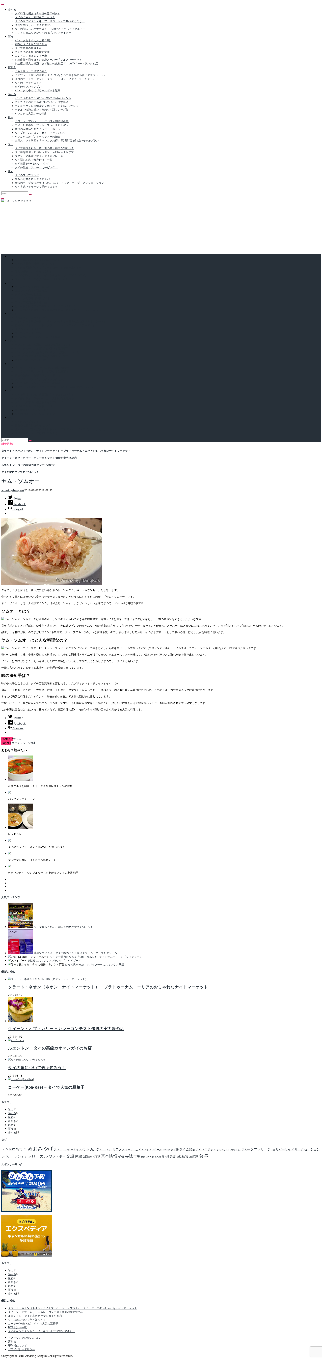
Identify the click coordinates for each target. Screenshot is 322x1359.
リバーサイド (285, 1149)
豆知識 (193, 1156)
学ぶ (10, 144)
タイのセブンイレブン (28, 86)
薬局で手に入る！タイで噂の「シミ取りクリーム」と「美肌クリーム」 (77, 953)
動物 (90, 1157)
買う (10, 36)
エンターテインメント (76, 1149)
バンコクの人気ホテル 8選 (30, 113)
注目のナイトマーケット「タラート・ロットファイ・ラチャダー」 (55, 79)
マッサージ (262, 1149)
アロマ (58, 1149)
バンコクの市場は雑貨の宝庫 (32, 52)
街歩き (12, 67)
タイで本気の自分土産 (28, 48)
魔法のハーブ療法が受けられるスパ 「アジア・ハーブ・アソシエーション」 (61, 183)
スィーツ (127, 1149)
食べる (12, 9)
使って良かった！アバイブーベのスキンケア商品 (94, 964)
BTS (4, 1149)
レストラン (11, 1156)
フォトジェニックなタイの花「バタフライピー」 (44, 32)
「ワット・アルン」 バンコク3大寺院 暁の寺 (42, 121)
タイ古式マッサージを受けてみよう (36, 186)
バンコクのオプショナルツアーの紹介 (37, 136)
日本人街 (156, 1156)
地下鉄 (96, 1156)
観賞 (185, 1156)
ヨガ (273, 1150)
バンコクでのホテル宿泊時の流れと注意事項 (41, 102)
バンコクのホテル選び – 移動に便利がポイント (43, 98)
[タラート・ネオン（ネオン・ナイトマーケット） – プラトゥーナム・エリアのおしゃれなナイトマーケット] (48, 979)
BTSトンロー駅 (17, 1327)
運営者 (12, 1341)
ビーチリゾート (223, 1150)
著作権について (17, 1345)
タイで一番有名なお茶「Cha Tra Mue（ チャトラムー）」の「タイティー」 (96, 957)
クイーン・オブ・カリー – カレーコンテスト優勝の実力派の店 (39, 458)
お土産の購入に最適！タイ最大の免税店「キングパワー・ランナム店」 (58, 63)
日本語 (165, 1156)
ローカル (40, 1156)
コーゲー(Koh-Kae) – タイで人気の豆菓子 (46, 1087)
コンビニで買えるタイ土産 (31, 56)
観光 (10, 117)
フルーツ (25, 743)
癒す (10, 171)
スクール (157, 1149)
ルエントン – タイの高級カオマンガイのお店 (28, 465)
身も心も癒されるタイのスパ (32, 179)
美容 (173, 1156)
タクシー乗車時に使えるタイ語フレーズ (39, 156)
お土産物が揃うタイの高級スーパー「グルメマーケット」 (50, 59)
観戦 (178, 1156)
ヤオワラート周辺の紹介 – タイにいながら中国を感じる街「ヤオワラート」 (60, 75)
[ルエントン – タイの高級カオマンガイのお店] (16, 1040)
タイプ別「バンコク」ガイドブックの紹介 (40, 133)
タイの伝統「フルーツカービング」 (36, 167)
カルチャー (98, 1149)
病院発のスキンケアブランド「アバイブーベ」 (56, 960)
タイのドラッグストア (28, 83)
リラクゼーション (307, 1149)
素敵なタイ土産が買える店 (31, 44)
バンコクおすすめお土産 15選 (33, 40)
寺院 (129, 1156)
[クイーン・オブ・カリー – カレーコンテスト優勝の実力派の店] (20, 1021)
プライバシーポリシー (21, 1349)
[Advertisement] (161, 228)
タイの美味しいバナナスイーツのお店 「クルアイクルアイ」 (51, 29)
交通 (70, 1156)
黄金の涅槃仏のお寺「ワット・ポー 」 (38, 129)
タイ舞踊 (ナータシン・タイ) (32, 163)
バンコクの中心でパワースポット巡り (37, 90)
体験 (78, 1156)
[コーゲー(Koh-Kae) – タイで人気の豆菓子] (21, 1079)
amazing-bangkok (12, 490)
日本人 (148, 1157)
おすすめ (24, 1149)
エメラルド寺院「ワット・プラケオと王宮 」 (42, 125)
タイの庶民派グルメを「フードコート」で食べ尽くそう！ (50, 21)
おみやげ (43, 1148)
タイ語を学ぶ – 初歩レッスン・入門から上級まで (44, 152)
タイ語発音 (187, 1149)
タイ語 (175, 1149)
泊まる (12, 94)
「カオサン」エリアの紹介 (31, 71)
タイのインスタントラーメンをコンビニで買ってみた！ (41, 1331)
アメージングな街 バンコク (24, 1338)
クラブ (109, 1150)
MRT (12, 1149)
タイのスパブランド (27, 175)
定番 (121, 1156)
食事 (33, 743)
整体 (143, 1156)
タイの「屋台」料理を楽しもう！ (35, 17)
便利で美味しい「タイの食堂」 (33, 25)
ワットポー (57, 1156)
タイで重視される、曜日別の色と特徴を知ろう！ (44, 148)
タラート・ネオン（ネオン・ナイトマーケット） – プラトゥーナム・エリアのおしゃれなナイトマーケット (65, 450)
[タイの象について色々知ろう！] (27, 1060)
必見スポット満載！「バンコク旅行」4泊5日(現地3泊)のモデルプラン (57, 140)
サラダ (16, 743)
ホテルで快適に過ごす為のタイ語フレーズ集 (41, 109)
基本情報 (109, 1156)
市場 (136, 1156)
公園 (85, 1156)
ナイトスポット (206, 1149)
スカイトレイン (142, 1149)
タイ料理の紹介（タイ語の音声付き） (37, 13)
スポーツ (166, 1150)
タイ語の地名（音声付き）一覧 (33, 160)
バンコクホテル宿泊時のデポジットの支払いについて (47, 106)
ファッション (235, 1150)
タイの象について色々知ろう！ (20, 472)
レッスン (26, 1156)
